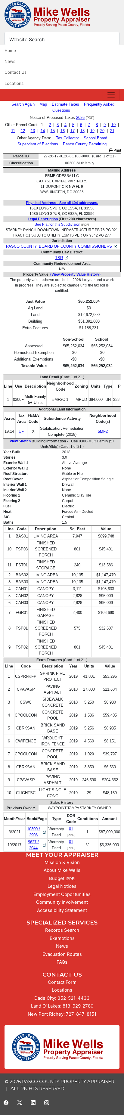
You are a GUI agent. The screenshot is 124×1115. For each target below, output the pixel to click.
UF (21, 431)
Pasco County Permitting (85, 144)
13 (33, 131)
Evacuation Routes (62, 954)
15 (53, 131)
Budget (56, 878)
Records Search (62, 930)
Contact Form (62, 982)
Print (117, 150)
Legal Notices (62, 886)
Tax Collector (67, 138)
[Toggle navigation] (111, 95)
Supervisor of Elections (37, 144)
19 (92, 131)
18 (82, 131)
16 (62, 131)
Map (43, 104)
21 (112, 131)
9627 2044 (37, 845)
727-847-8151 (81, 1014)
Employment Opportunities (62, 894)
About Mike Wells (62, 870)
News (10, 61)
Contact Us (15, 72)
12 (23, 131)
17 (72, 131)
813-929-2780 (78, 1006)
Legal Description (43, 219)
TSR (59, 258)
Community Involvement (62, 902)
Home (10, 50)
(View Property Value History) (75, 274)
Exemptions (62, 938)
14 (43, 131)
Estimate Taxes (65, 104)
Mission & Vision (62, 862)
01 (71, 829)
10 (113, 124)
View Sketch (20, 441)
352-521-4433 (73, 998)
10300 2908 (37, 832)
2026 (80, 117)
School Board (95, 138)
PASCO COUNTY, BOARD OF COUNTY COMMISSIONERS (59, 246)
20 (102, 131)
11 (13, 131)
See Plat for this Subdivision (58, 224)
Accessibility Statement (62, 910)
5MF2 (103, 431)
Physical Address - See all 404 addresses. (62, 203)
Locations (14, 83)
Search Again (23, 104)
